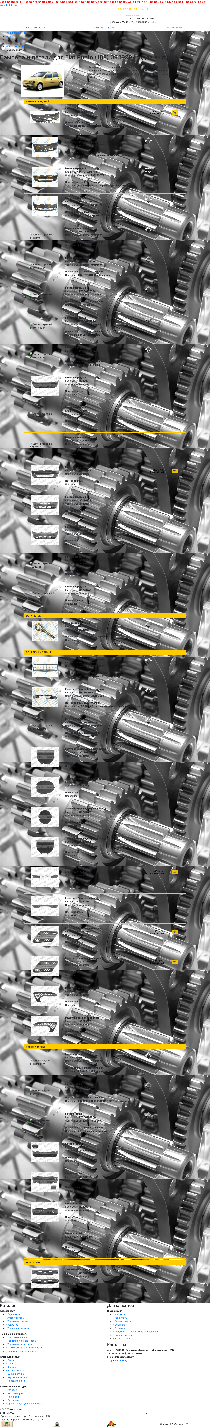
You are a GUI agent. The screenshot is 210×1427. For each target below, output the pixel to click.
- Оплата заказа (122, 1321)
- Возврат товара (122, 1338)
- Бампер (11, 1360)
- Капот (10, 1363)
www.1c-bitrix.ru (8, 5)
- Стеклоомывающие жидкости (24, 1347)
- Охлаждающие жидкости (21, 1351)
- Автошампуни (14, 1393)
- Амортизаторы (15, 1317)
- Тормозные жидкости (19, 1344)
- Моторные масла (16, 1337)
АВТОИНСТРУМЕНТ (105, 27)
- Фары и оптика (15, 1373)
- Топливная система (18, 1328)
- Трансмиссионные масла (21, 1340)
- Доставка (119, 1324)
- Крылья (11, 1367)
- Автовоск (12, 1389)
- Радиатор (12, 1324)
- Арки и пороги (15, 1370)
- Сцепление (13, 1314)
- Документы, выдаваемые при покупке (135, 1331)
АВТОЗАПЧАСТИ (35, 27)
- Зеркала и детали (17, 1377)
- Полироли (12, 1396)
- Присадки (12, 1400)
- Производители (122, 1335)
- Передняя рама (15, 1380)
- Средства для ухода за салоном (25, 1403)
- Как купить (120, 1317)
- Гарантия (119, 1328)
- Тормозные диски (17, 1321)
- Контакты (119, 1314)
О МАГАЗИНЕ (174, 27)
